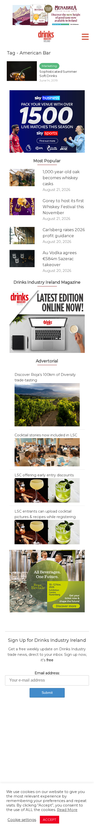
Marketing (49, 66)
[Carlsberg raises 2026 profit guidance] (26, 235)
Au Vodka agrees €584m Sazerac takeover (59, 258)
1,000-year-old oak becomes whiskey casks (61, 177)
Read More (67, 810)
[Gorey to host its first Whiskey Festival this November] (26, 206)
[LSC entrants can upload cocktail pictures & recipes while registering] (47, 532)
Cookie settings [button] (22, 820)
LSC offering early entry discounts (44, 475)
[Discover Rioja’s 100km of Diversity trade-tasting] (47, 404)
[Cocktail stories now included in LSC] (47, 452)
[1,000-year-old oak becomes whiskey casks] (26, 177)
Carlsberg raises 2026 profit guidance (64, 232)
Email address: (47, 673)
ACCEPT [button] (49, 820)
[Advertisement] (47, 755)
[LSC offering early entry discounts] (47, 490)
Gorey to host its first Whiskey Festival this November (63, 206)
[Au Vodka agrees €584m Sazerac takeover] (26, 258)
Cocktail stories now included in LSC (46, 435)
